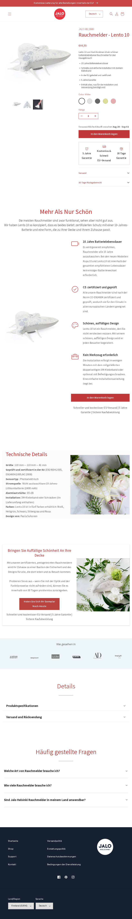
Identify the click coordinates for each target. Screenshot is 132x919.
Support (12, 857)
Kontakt (12, 864)
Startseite (13, 841)
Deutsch (93, 14)
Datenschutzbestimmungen (61, 857)
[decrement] (81, 116)
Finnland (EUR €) (19, 906)
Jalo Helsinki (104, 904)
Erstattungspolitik (56, 849)
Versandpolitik (54, 841)
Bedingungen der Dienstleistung (64, 864)
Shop (10, 849)
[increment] (95, 116)
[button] (9, 14)
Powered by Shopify (116, 904)
